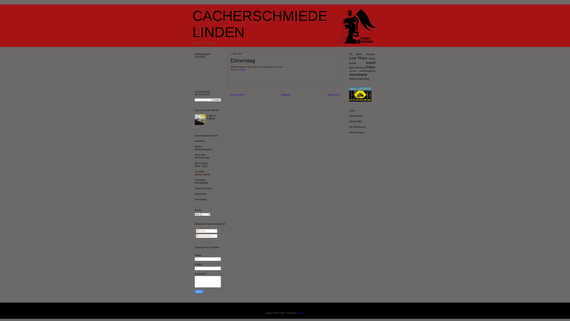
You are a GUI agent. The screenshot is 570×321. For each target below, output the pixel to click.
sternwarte (358, 74)
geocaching (356, 67)
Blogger (300, 313)
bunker (352, 63)
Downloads (201, 199)
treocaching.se (357, 132)
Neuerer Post (237, 95)
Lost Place (358, 58)
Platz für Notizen (203, 188)
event (370, 63)
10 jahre (355, 54)
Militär (372, 58)
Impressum (200, 194)
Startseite (286, 95)
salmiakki (353, 71)
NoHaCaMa (355, 121)
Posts (201, 231)
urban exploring (359, 78)
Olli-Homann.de (357, 127)
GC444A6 (241, 69)
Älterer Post (333, 95)
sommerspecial (367, 71)
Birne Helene (356, 116)
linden (370, 67)
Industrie (370, 54)
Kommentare (205, 236)
